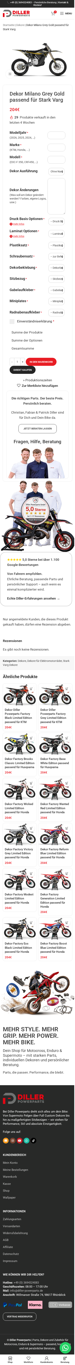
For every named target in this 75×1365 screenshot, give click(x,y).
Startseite (8, 25)
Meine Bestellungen (15, 1170)
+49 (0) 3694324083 (21, 2)
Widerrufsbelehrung (15, 1233)
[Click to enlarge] (10, 74)
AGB (5, 1240)
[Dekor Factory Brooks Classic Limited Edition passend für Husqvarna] (20, 744)
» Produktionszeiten (37, 380)
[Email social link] (6, 1140)
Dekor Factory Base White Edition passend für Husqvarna (54, 763)
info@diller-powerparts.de (26, 1290)
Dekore (20, 25)
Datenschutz (11, 1254)
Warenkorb (10, 1176)
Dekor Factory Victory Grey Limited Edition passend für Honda (19, 853)
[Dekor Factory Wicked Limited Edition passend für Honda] (20, 789)
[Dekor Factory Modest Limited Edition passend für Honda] (20, 879)
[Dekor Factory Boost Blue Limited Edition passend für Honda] (55, 929)
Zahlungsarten (12, 1219)
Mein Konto (10, 1163)
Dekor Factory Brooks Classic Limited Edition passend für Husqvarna (19, 763)
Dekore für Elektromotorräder (44, 660)
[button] (31, 689)
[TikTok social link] (33, 1140)
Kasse (7, 1184)
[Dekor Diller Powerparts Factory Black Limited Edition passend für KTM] (20, 695)
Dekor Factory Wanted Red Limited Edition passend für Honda (54, 808)
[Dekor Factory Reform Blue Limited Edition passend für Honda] (55, 834)
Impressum (10, 1261)
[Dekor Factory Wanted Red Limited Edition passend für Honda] (55, 789)
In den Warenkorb (41, 361)
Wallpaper (9, 1197)
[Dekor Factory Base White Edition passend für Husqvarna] (55, 744)
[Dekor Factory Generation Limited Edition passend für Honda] (55, 879)
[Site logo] (16, 13)
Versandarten (11, 1226)
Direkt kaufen (22, 369)
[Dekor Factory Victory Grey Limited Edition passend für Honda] (20, 834)
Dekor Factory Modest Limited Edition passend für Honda (19, 898)
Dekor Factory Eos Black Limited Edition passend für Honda (18, 948)
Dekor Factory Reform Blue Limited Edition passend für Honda (54, 853)
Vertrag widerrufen (19, 1316)
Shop (6, 1190)
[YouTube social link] (19, 1140)
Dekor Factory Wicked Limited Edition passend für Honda (19, 808)
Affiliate (8, 1247)
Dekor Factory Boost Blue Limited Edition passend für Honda (53, 948)
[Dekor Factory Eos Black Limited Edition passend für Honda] (20, 929)
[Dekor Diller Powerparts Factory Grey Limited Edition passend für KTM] (55, 695)
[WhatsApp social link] (26, 1140)
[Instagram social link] (13, 1140)
